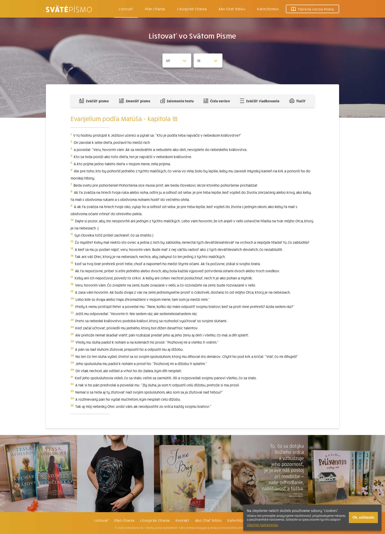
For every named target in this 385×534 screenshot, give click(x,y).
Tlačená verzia (316, 9)
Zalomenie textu (180, 101)
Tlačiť (301, 101)
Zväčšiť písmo (97, 101)
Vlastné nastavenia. (263, 524)
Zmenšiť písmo (138, 101)
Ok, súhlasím (363, 517)
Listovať (126, 8)
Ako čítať (232, 8)
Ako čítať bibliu (208, 520)
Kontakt (182, 520)
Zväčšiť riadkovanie (262, 101)
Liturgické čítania (192, 8)
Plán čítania (124, 520)
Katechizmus (268, 8)
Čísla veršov (220, 101)
